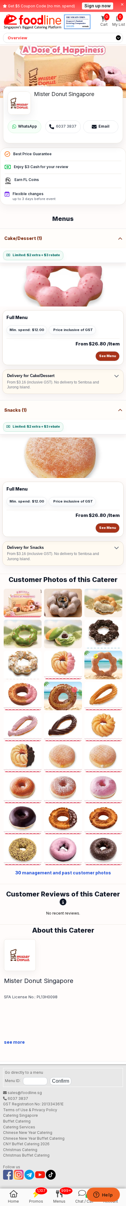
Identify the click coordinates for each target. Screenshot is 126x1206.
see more (14, 1042)
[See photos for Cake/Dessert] (63, 286)
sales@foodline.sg (24, 1092)
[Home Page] (32, 22)
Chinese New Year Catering (27, 1132)
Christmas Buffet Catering (26, 1155)
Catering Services (19, 1127)
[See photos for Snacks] (63, 457)
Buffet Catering (17, 1121)
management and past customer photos (63, 872)
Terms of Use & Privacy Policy (30, 1110)
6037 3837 (17, 1098)
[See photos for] (63, 72)
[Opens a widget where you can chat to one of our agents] (103, 1195)
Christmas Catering (20, 1149)
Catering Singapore (20, 1115)
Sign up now (97, 5)
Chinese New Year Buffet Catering (34, 1138)
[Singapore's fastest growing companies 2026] (77, 22)
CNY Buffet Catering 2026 (26, 1144)
